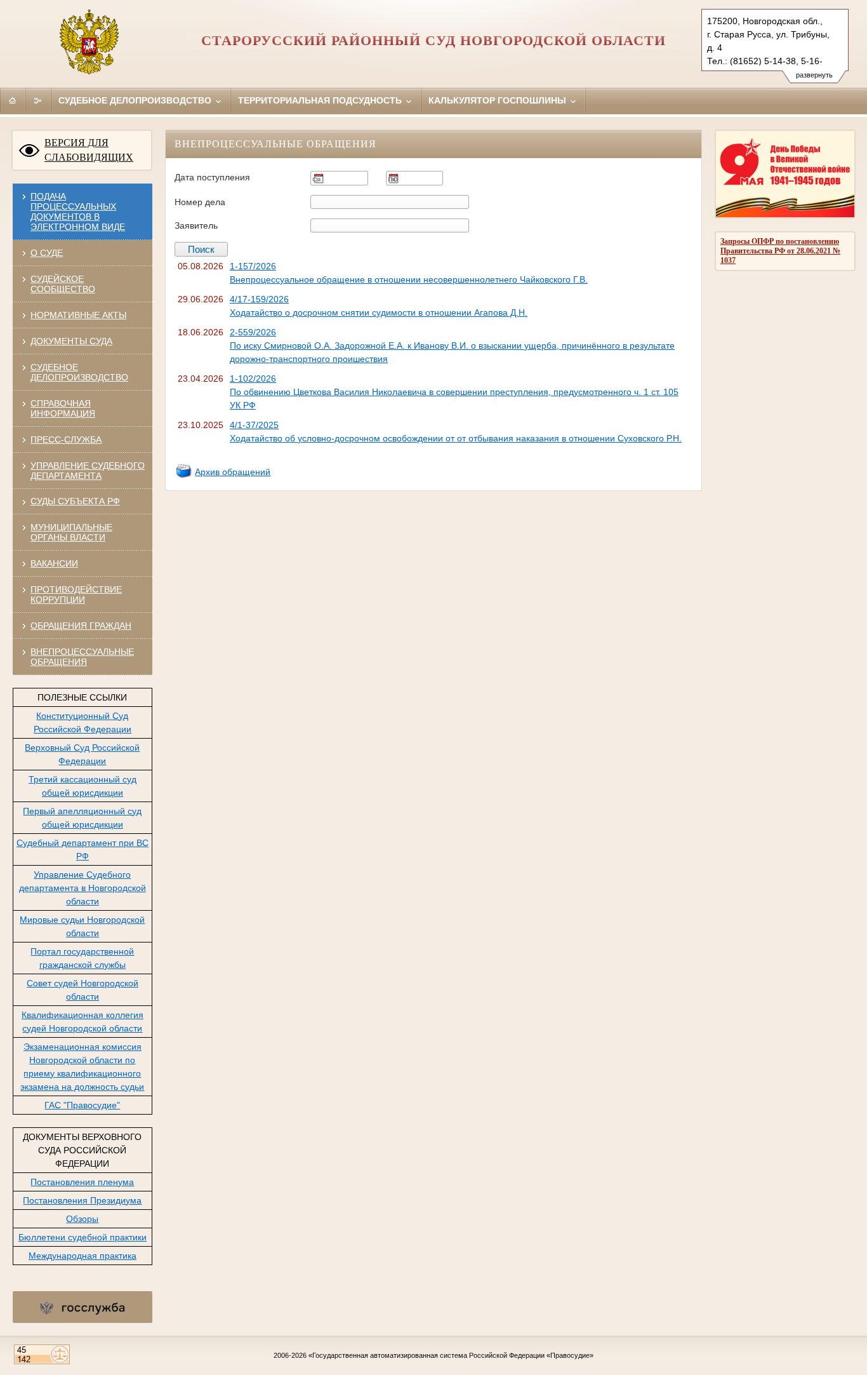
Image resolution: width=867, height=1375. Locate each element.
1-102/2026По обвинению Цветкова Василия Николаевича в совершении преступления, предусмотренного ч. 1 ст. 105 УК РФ (454, 391)
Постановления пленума (82, 1182)
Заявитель (196, 225)
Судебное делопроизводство (136, 100)
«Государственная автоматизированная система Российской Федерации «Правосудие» (450, 1355)
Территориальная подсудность (321, 100)
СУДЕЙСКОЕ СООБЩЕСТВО (62, 284)
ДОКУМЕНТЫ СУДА (71, 341)
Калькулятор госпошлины (498, 100)
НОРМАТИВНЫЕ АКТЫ (78, 315)
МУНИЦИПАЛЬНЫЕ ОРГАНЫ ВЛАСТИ (71, 532)
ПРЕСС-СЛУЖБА (66, 439)
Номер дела (200, 202)
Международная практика (82, 1256)
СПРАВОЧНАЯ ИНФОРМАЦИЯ (62, 408)
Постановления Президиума (82, 1200)
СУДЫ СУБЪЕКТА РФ (75, 501)
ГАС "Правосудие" (82, 1105)
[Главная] (12, 100)
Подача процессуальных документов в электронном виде (77, 211)
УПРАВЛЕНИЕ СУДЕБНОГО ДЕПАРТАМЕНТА (87, 470)
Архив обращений (232, 472)
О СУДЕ (46, 253)
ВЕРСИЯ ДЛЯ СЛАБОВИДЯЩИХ (88, 150)
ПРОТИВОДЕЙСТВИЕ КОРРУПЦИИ (76, 594)
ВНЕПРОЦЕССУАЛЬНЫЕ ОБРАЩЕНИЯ (82, 657)
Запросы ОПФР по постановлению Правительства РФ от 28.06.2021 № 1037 (780, 251)
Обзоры (82, 1219)
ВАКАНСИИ (54, 563)
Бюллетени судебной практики (82, 1237)
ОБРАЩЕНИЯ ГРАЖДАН (80, 625)
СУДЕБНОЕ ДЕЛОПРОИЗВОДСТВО (79, 372)
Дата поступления (212, 177)
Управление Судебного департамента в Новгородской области (82, 887)
